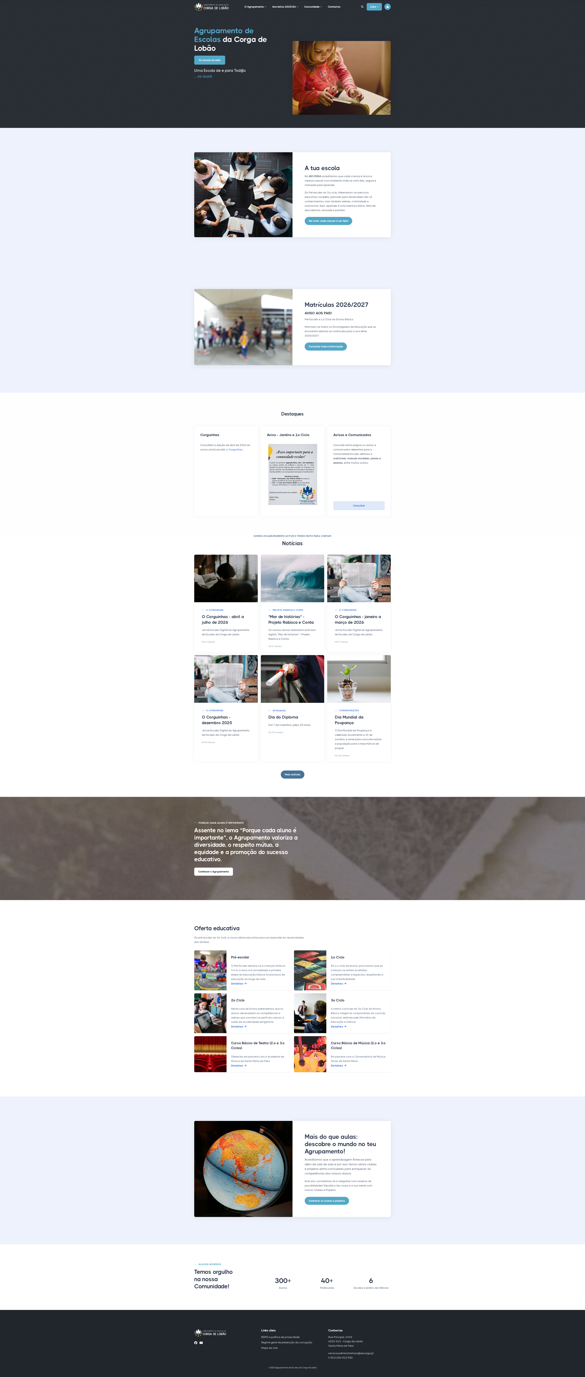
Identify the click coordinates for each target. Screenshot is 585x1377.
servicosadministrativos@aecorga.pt (351, 1353)
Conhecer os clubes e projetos (327, 1200)
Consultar (359, 505)
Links (373, 6)
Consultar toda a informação (326, 346)
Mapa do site (269, 1347)
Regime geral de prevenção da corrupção (286, 1342)
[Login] (387, 7)
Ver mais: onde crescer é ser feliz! (328, 220)
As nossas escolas (210, 60)
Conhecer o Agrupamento (213, 871)
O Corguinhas (214, 610)
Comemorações (349, 710)
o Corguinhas (234, 449)
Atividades (279, 710)
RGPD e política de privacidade (280, 1337)
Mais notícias (292, 774)
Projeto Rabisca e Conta (288, 610)
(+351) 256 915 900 (340, 1357)
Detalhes (237, 983)
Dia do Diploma (283, 717)
